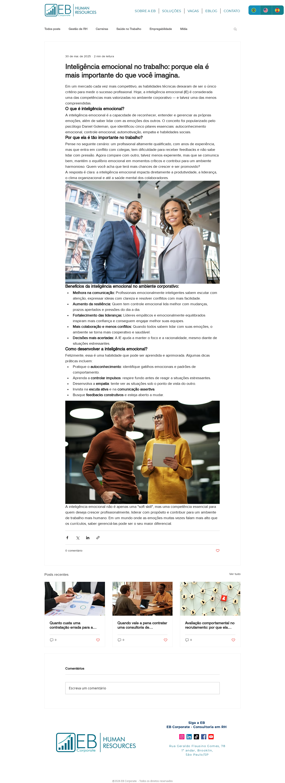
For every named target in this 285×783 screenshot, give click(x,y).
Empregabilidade (161, 29)
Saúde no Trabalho (128, 29)
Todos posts (52, 29)
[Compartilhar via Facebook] (67, 538)
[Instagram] (181, 736)
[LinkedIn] (189, 736)
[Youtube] (211, 736)
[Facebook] (203, 736)
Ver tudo (235, 574)
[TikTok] (196, 736)
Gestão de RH (78, 29)
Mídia (183, 29)
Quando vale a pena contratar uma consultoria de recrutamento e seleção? (142, 625)
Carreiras (102, 29)
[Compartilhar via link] (98, 538)
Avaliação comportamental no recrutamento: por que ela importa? (210, 625)
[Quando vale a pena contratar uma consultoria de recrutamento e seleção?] (142, 599)
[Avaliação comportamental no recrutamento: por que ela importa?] (210, 599)
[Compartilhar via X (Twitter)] (77, 538)
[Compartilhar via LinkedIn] (88, 538)
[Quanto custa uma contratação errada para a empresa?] (75, 599)
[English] (266, 10)
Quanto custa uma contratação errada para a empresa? (71, 625)
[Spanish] (278, 10)
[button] (235, 29)
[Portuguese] (254, 10)
